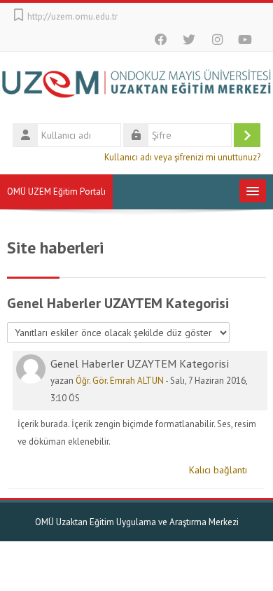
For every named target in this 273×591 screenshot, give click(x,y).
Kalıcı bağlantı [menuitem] (218, 470)
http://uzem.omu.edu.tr (72, 16)
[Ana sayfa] (136, 86)
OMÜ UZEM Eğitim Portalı (56, 191)
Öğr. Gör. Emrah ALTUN (120, 381)
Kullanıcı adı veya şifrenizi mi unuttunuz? (182, 156)
